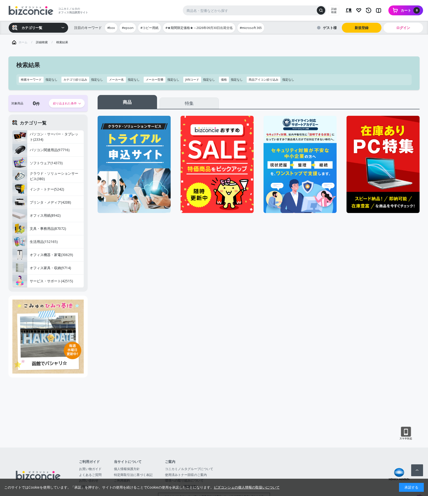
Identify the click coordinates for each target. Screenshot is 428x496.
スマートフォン (406, 433)
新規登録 (362, 27)
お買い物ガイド (90, 469)
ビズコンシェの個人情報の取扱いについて (247, 487)
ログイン (403, 27)
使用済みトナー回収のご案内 (186, 474)
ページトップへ (417, 470)
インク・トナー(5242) (47, 189)
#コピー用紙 (149, 27)
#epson (128, 27)
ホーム (23, 42)
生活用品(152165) (44, 241)
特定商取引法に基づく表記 (133, 474)
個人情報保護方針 (127, 469)
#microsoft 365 (251, 27)
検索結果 (62, 42)
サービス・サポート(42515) (51, 281)
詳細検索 (334, 10)
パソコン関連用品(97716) (50, 149)
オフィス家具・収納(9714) (50, 267)
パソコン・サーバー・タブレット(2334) (54, 137)
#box (111, 27)
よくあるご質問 (90, 474)
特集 (189, 103)
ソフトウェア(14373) (46, 163)
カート (409, 10)
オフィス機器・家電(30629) (51, 254)
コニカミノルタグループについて (189, 469)
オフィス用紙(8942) (45, 215)
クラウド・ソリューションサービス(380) (54, 176)
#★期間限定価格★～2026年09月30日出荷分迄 (199, 27)
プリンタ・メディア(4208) (50, 202)
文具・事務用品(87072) (48, 228)
